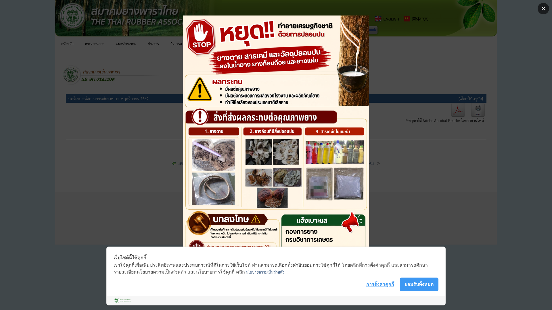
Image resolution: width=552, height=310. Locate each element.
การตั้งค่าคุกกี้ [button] (380, 284)
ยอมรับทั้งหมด (419, 284)
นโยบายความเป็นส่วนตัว (265, 272)
